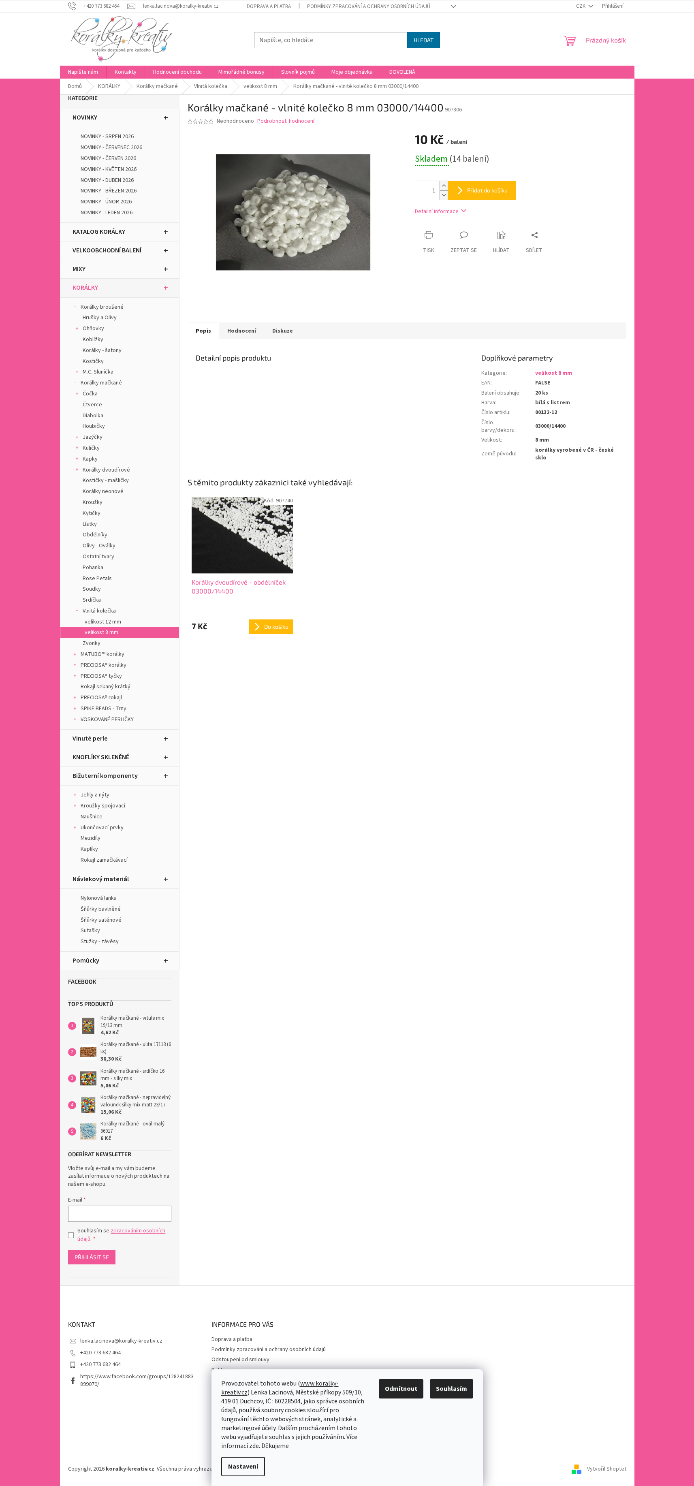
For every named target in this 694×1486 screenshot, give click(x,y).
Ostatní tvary (98, 557)
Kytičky (91, 513)
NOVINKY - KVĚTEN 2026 (109, 169)
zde (254, 1445)
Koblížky (93, 339)
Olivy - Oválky (99, 546)
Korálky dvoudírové (106, 470)
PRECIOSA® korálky (103, 665)
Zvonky (91, 643)
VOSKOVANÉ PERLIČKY (107, 719)
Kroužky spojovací (103, 806)
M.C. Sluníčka (98, 372)
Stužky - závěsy (100, 941)
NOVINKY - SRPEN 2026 (107, 136)
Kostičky (93, 361)
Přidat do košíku (487, 190)
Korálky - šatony (102, 350)
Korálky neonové (103, 491)
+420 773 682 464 (100, 1353)
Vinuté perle (90, 738)
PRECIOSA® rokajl (101, 698)
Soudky (92, 589)
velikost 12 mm (103, 622)
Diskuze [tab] (282, 331)
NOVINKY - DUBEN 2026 (107, 180)
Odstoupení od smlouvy (240, 1360)
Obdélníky (95, 535)
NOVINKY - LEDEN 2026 (106, 213)
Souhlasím (451, 1388)
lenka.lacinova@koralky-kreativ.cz (121, 1341)
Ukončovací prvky (102, 828)
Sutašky (90, 931)
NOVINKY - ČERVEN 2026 (108, 158)
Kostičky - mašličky (106, 480)
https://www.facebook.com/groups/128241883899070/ (137, 1380)
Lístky (90, 524)
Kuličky (91, 448)
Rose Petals (97, 578)
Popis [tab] (203, 331)
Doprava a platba (269, 6)
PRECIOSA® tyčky (101, 676)
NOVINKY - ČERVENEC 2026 (111, 147)
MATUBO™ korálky (102, 654)
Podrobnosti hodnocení (285, 121)
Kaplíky (89, 849)
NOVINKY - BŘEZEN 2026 (109, 191)
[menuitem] (83, 72)
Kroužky (92, 502)
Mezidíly (90, 838)
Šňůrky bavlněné (101, 909)
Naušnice (91, 817)
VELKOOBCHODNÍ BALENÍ (107, 250)
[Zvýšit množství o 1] (444, 185)
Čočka (90, 394)
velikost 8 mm (101, 632)
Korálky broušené (102, 307)
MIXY (79, 269)
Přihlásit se (92, 1256)
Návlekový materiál (101, 879)
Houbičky (94, 426)
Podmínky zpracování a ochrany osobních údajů (368, 6)
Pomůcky (86, 960)
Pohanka (93, 568)
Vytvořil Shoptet (606, 1469)
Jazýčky (92, 437)
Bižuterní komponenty (105, 775)
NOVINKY (85, 117)
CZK (581, 6)
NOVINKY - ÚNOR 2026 (106, 202)
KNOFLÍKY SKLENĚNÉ (101, 757)
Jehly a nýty (95, 795)
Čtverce (92, 405)
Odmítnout (401, 1388)
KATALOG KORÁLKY (99, 231)
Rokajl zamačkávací (104, 860)
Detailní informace (437, 211)
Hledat (423, 39)
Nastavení (243, 1466)
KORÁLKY (85, 287)
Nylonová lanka (99, 898)
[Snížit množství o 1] (444, 195)
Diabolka (93, 416)
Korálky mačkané (101, 383)
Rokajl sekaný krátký (105, 687)
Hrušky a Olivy (100, 318)
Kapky (90, 459)
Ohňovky (93, 329)
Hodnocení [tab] (241, 331)
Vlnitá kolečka (99, 611)
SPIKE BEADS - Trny (103, 709)
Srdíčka (92, 600)
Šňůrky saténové (101, 920)
